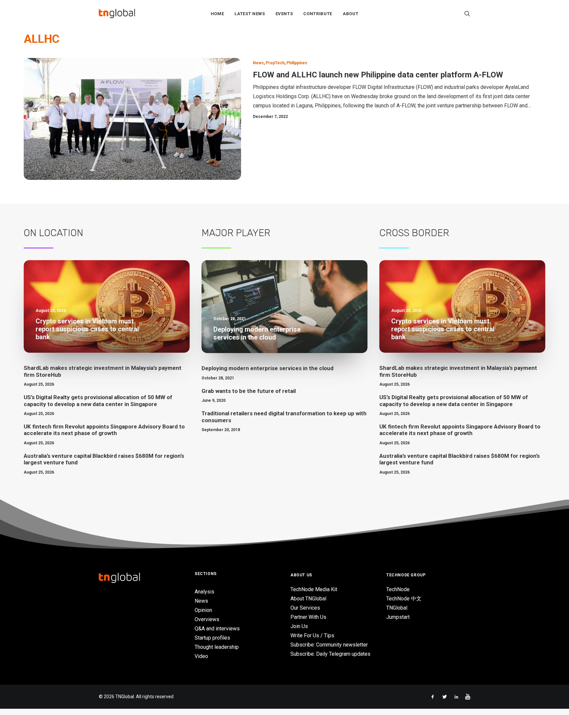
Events (284, 13)
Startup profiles (212, 638)
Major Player (236, 232)
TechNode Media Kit (313, 589)
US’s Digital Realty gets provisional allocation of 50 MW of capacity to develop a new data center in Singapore (98, 400)
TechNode (398, 589)
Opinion (203, 610)
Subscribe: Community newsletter (329, 645)
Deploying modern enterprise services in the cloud (268, 368)
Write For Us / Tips (312, 635)
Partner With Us (308, 617)
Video (201, 656)
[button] (467, 13)
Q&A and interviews (217, 628)
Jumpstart (398, 617)
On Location (53, 232)
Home (217, 13)
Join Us (299, 626)
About (350, 13)
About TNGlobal (308, 598)
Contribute (317, 13)
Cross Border (414, 232)
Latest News (249, 13)
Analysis (204, 592)
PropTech (275, 63)
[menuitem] (217, 13)
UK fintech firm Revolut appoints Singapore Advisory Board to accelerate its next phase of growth (104, 429)
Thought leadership (217, 647)
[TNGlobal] (117, 13)
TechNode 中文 (403, 598)
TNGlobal (396, 608)
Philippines (296, 63)
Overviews (207, 619)
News (258, 63)
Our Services (305, 608)
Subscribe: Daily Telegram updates (330, 654)
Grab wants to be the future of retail (249, 391)
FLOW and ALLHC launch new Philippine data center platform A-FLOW (378, 74)
